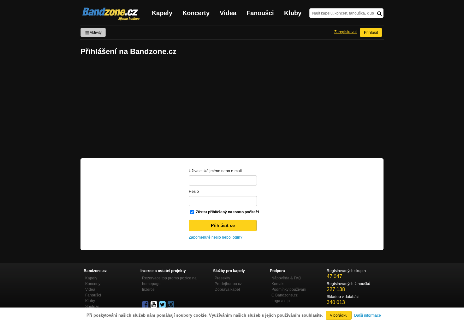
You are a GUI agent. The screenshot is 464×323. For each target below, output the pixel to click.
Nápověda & (286, 278)
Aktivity (95, 32)
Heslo (194, 191)
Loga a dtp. (281, 301)
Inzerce (148, 289)
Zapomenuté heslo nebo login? (215, 237)
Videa (228, 12)
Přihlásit (371, 32)
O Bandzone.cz (284, 295)
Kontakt (277, 284)
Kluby (292, 12)
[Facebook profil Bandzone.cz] (146, 305)
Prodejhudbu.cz (228, 284)
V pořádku (339, 315)
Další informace (367, 315)
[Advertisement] (232, 108)
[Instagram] (171, 305)
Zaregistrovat (345, 32)
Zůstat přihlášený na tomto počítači (227, 212)
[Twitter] (163, 305)
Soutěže (92, 306)
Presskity (222, 278)
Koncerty (196, 12)
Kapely (162, 12)
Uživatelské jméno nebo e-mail (215, 171)
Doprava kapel (227, 289)
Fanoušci (260, 12)
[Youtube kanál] (154, 305)
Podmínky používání (288, 289)
